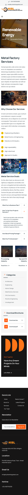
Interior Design (9, 288)
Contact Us (21, 405)
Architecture (8, 281)
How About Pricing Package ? (11, 233)
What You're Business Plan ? (11, 205)
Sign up (20, 427)
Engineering (8, 285)
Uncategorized (9, 302)
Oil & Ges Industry (10, 295)
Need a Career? (19, 399)
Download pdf (13, 326)
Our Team (7, 409)
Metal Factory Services (11, 292)
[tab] (14, 205)
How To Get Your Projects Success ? (10, 211)
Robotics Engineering (11, 299)
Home (5, 399)
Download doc (13, 320)
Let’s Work (7, 373)
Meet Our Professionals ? (10, 239)
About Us (6, 402)
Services (6, 405)
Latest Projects (20, 402)
